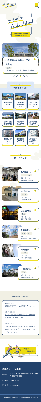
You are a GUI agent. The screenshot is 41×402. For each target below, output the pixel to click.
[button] (14, 76)
